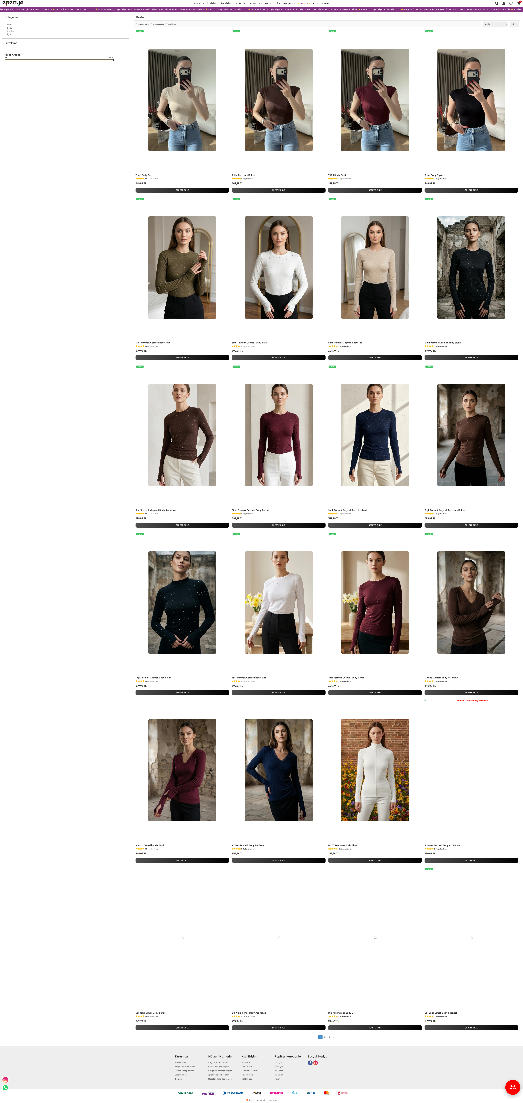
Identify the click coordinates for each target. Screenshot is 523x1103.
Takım (268, 3)
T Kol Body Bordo (337, 175)
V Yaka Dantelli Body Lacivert (248, 845)
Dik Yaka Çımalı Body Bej (341, 1012)
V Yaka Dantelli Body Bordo (150, 845)
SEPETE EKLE (182, 190)
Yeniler (200, 3)
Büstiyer (11, 31)
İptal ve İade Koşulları (218, 1075)
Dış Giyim (255, 3)
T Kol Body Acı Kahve (243, 175)
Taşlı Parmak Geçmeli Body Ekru (249, 677)
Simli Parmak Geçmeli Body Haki (153, 342)
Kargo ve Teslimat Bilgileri (220, 1070)
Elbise (277, 3)
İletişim (178, 1079)
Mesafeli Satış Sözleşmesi (220, 1079)
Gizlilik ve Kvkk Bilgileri (218, 1066)
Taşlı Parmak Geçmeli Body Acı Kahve (445, 510)
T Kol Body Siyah (434, 175)
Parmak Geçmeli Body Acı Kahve (442, 845)
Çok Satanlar (322, 3)
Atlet (9, 24)
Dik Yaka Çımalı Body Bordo (151, 1012)
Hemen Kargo (158, 24)
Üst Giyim (226, 3)
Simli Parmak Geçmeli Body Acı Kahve (156, 510)
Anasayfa (245, 1062)
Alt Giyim (240, 3)
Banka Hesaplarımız (184, 1070)
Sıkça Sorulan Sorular (185, 1066)
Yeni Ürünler (247, 1066)
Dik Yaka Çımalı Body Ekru (342, 845)
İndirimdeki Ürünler (250, 1070)
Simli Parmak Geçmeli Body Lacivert (347, 510)
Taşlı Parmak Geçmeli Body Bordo (346, 677)
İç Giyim (211, 3)
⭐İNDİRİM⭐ (304, 3)
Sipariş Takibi (181, 1075)
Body (9, 28)
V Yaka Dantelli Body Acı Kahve (441, 677)
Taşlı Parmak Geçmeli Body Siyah (153, 677)
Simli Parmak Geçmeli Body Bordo (250, 510)
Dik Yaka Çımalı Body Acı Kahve (249, 1012)
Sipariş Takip (247, 1075)
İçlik (9, 34)
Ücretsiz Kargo (143, 24)
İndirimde (172, 24)
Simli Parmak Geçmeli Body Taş (345, 342)
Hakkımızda (180, 1062)
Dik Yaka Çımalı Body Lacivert (441, 1012)
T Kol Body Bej (143, 175)
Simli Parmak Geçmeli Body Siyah (443, 342)
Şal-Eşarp (288, 3)
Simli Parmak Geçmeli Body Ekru (249, 342)
